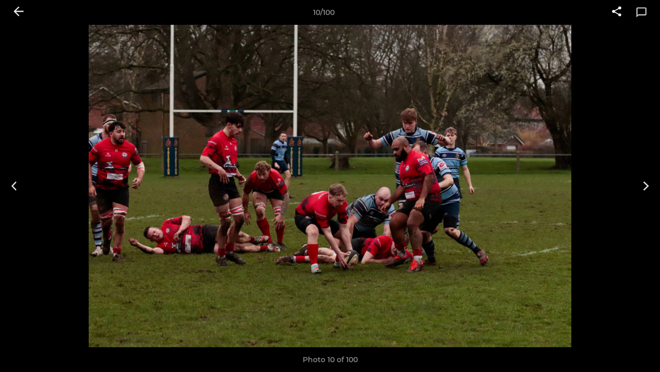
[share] (616, 12)
